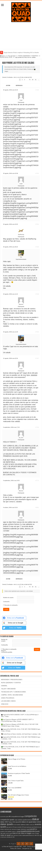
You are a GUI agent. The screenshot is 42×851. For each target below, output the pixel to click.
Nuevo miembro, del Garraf (20, 734)
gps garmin (9, 827)
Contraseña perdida (6, 652)
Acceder (6, 609)
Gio (31, 848)
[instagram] (15, 844)
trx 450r (35, 835)
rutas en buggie (26, 833)
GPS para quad (25, 827)
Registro (3, 650)
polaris (10, 831)
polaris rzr (14, 831)
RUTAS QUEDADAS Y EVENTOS (28, 56)
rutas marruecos (15, 835)
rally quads (3, 833)
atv (10, 816)
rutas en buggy (35, 833)
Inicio (3, 56)
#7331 (37, 224)
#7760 (37, 427)
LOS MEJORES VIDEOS (8, 701)
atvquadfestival (15, 816)
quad (19, 831)
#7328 (37, 90)
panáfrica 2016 (3, 831)
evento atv (31, 824)
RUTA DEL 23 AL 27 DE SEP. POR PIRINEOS (24, 729)
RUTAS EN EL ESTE (6, 57)
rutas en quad (5, 835)
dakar (35, 819)
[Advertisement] (21, 37)
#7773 (37, 480)
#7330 (37, 173)
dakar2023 (18, 822)
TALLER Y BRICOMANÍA (8, 689)
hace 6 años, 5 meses (26, 69)
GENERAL (4, 685)
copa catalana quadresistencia (23, 819)
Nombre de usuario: (8, 597)
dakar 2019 (12, 822)
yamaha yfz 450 (10, 837)
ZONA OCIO (4, 704)
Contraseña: (6, 601)
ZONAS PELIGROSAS (7, 698)
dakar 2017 (4, 822)
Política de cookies (15, 848)
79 (29, 79)
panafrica (33, 829)
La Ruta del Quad (7, 846)
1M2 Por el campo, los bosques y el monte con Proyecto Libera (20, 52)
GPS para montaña (16, 827)
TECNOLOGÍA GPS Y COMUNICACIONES (13, 692)
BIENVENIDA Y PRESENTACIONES (11, 679)
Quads (37, 831)
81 (35, 79)
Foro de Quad (11, 56)
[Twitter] (27, 843)
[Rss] (9, 844)
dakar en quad (27, 822)
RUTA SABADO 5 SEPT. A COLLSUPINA (22, 714)
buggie (22, 816)
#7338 (37, 294)
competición (30, 816)
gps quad (31, 827)
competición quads (7, 820)
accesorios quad (4, 816)
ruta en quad (9, 833)
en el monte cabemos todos (21, 824)
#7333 (37, 247)
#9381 (37, 507)
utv (38, 835)
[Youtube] (13, 844)
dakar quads (6, 824)
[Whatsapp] (19, 843)
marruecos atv (7, 829)
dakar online (37, 822)
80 (32, 79)
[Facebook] (11, 844)
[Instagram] (31, 843)
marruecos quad (25, 829)
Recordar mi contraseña (11, 605)
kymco (36, 827)
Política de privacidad (33, 846)
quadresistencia (28, 831)
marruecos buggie (16, 829)
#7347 (37, 358)
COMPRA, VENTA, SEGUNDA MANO (12, 695)
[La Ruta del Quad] (21, 11)
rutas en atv (16, 833)
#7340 (37, 332)
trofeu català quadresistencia (26, 835)
